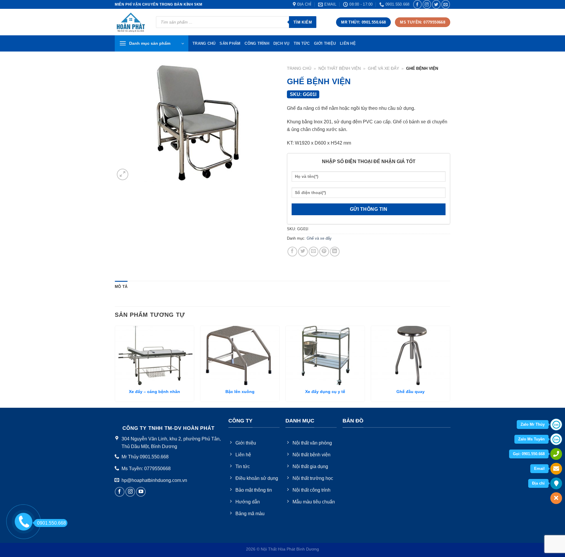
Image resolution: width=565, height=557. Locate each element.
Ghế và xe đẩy (383, 68)
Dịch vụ (281, 43)
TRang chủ (203, 43)
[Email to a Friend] (313, 251)
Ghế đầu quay (410, 391)
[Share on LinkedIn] (335, 251)
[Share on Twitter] (303, 251)
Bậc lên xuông (240, 391)
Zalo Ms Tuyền (531, 439)
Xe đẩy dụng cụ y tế (325, 391)
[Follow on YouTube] (141, 492)
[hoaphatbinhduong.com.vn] (131, 22)
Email (539, 468)
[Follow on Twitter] (436, 4)
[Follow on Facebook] (417, 4)
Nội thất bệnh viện (339, 68)
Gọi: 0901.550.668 (529, 454)
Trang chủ (299, 68)
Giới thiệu (325, 43)
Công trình (257, 43)
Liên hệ (348, 43)
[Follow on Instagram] (427, 4)
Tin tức (302, 43)
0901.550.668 (51, 522)
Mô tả (121, 286)
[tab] (121, 287)
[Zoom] (122, 174)
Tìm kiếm (302, 22)
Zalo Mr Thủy (533, 424)
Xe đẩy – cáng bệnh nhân (154, 391)
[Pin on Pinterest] (324, 251)
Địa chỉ (538, 483)
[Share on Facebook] (292, 251)
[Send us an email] (445, 4)
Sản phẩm (230, 43)
